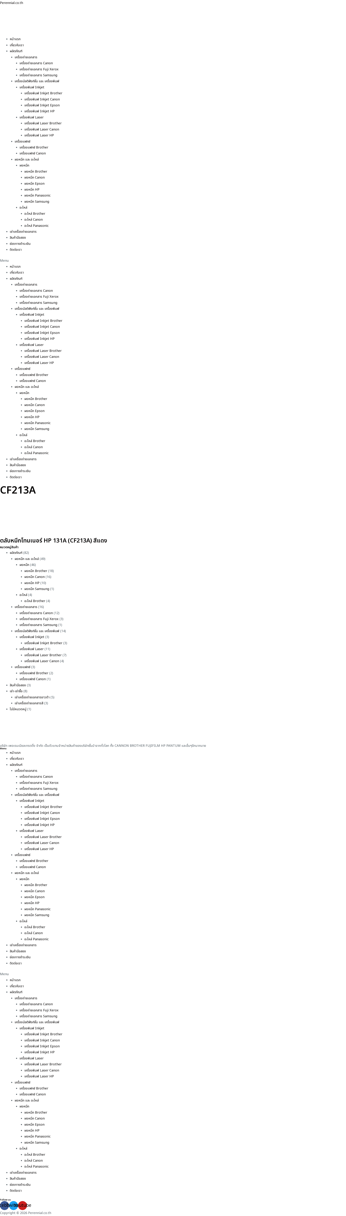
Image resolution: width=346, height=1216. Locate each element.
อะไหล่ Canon (33, 219)
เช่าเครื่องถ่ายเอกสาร (23, 231)
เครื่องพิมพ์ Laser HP (39, 135)
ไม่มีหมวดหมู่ (18, 709)
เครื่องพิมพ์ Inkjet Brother (43, 93)
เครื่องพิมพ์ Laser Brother (43, 123)
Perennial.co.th (11, 3)
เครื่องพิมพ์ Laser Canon (41, 129)
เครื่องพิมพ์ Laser (31, 117)
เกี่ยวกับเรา (17, 45)
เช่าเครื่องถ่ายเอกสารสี (29, 703)
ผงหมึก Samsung (36, 201)
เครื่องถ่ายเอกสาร (26, 57)
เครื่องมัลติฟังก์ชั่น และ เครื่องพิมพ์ (37, 81)
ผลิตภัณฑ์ (16, 51)
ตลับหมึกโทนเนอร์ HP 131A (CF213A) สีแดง (53, 540)
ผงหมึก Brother (35, 171)
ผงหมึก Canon (34, 177)
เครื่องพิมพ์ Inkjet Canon (42, 99)
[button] (173, 261)
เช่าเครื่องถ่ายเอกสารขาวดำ (32, 697)
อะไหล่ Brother (34, 213)
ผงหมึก (24, 165)
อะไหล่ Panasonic (36, 225)
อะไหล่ (23, 207)
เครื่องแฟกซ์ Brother (33, 147)
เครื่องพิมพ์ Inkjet (31, 87)
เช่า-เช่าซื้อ (16, 691)
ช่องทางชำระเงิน (20, 243)
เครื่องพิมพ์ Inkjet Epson (42, 105)
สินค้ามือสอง (18, 237)
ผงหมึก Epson (34, 183)
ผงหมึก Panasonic (37, 195)
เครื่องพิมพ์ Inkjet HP (39, 111)
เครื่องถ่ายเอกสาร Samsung (38, 75)
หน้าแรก (15, 39)
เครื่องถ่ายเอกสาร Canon (36, 63)
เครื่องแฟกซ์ (22, 141)
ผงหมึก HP (31, 189)
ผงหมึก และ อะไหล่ (27, 159)
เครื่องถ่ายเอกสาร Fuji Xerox (39, 69)
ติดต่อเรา (16, 249)
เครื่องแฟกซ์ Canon (32, 153)
